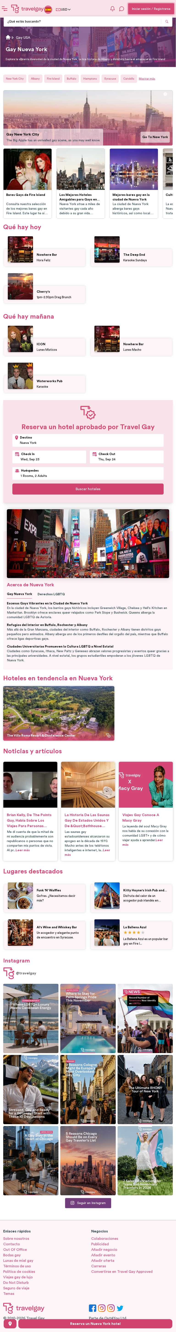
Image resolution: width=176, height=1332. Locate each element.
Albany (35, 78)
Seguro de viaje (16, 1288)
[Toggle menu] (4, 8)
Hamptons (90, 78)
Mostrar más (147, 78)
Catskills (128, 78)
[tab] (165, 94)
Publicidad (100, 1244)
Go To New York (155, 137)
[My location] (10, 1323)
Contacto (11, 1244)
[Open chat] (121, 8)
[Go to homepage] (27, 9)
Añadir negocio (104, 1249)
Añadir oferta (102, 1260)
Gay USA (23, 37)
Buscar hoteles (88, 489)
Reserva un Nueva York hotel (95, 1324)
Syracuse (110, 78)
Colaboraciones (104, 1238)
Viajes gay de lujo (18, 1277)
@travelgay (26, 973)
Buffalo (71, 78)
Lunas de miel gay (18, 1260)
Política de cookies (19, 1272)
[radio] (125, 933)
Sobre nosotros (16, 1238)
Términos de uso (17, 1266)
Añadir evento (103, 1255)
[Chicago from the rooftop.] (30, 1160)
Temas (8, 1294)
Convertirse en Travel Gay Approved (122, 1272)
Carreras (98, 1266)
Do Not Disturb (16, 1283)
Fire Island (53, 78)
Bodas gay (12, 1255)
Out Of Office (15, 1249)
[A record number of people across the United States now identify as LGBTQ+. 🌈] (145, 1018)
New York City (15, 78)
